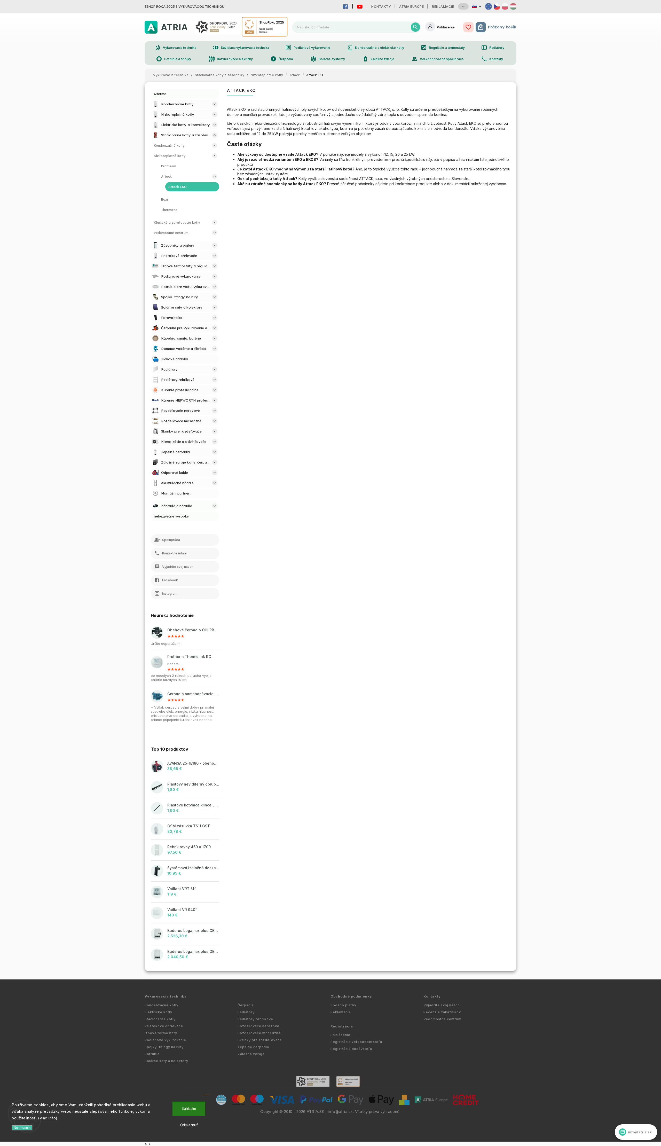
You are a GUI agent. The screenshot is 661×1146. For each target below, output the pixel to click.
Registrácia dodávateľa (351, 1049)
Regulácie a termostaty (443, 47)
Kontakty (381, 6)
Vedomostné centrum (442, 1019)
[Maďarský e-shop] (513, 6)
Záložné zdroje (378, 59)
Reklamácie (443, 6)
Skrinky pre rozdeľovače (260, 1040)
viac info (48, 1118)
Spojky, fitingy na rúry (164, 1047)
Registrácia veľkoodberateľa (356, 1042)
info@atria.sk (340, 1112)
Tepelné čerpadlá (253, 1047)
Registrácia (341, 1026)
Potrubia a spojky (173, 59)
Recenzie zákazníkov (442, 1012)
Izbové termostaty (161, 1033)
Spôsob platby (343, 1005)
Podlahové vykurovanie (307, 47)
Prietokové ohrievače (164, 1026)
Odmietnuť (189, 1125)
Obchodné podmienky (351, 996)
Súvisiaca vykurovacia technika (241, 47)
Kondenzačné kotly (161, 1005)
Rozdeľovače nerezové (258, 1026)
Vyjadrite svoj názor (441, 1005)
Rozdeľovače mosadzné (259, 1033)
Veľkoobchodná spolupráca (437, 59)
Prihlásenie (340, 1035)
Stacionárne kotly (160, 1019)
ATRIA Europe (411, 6)
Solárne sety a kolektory (166, 1061)
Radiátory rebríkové (255, 1019)
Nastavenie (22, 1128)
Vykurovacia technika (175, 47)
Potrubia (152, 1054)
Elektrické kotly (158, 1012)
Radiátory (492, 47)
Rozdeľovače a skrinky (231, 59)
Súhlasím (189, 1108)
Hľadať (415, 27)
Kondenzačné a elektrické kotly (375, 47)
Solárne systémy (327, 59)
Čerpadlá (281, 59)
